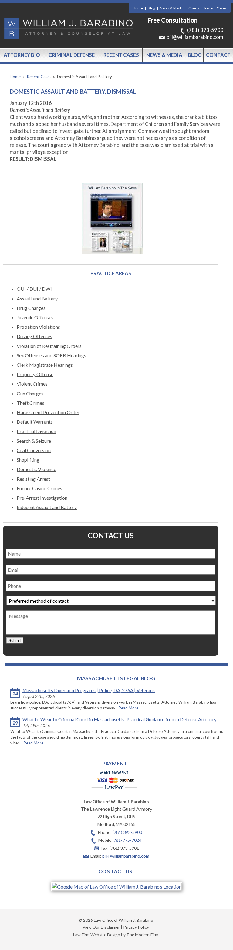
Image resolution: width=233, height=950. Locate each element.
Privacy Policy (136, 927)
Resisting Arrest (33, 479)
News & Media (172, 8)
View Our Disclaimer (101, 927)
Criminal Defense (72, 55)
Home (138, 8)
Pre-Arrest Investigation (42, 498)
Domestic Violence (36, 469)
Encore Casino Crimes (39, 488)
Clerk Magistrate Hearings (45, 365)
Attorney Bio (22, 55)
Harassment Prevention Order (48, 412)
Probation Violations (38, 327)
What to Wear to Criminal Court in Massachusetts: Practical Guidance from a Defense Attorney (119, 719)
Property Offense (35, 374)
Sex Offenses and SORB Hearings (51, 355)
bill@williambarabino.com (195, 37)
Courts (194, 8)
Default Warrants (35, 422)
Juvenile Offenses (35, 317)
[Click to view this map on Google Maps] (117, 886)
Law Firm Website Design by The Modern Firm (115, 934)
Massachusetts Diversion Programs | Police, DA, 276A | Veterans (88, 690)
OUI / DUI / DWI (34, 289)
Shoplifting (28, 460)
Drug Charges (31, 308)
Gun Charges (30, 393)
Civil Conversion (34, 450)
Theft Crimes (30, 403)
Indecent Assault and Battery (47, 507)
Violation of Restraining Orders (49, 346)
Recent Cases (215, 8)
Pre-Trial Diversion (36, 431)
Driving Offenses (34, 336)
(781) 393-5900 (205, 30)
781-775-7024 (127, 840)
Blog (151, 8)
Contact (218, 55)
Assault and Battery (37, 298)
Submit (14, 640)
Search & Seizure (34, 441)
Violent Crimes (32, 384)
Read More (128, 708)
